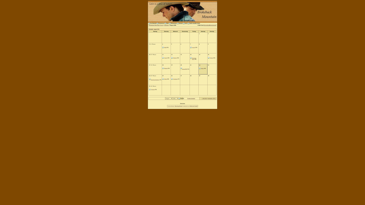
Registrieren (212, 25)
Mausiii (165, 68)
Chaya (211, 57)
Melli (165, 47)
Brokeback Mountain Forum (156, 25)
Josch (165, 57)
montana (175, 79)
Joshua (153, 89)
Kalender (166, 25)
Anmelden (206, 25)
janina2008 (184, 69)
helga (165, 79)
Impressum (182, 103)
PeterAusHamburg (155, 79)
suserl (193, 47)
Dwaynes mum (194, 59)
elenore (175, 57)
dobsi (202, 68)
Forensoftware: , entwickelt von (183, 106)
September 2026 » (212, 98)
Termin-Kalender (191, 98)
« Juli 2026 (204, 98)
